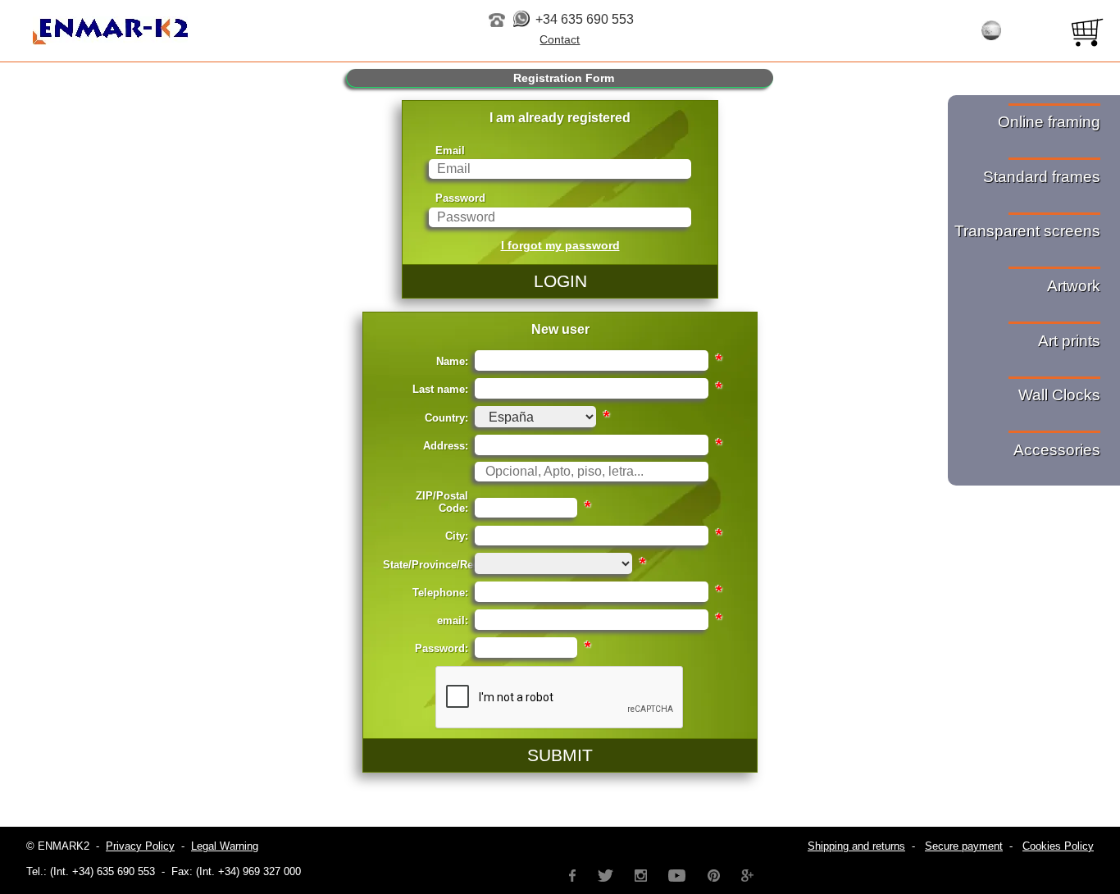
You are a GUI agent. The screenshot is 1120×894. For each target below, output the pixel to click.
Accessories (1056, 449)
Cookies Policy (1058, 846)
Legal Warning (224, 846)
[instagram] (641, 873)
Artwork (1073, 285)
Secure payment (964, 846)
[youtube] (677, 873)
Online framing (1049, 121)
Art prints (1069, 340)
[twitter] (605, 873)
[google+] (747, 873)
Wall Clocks (1059, 395)
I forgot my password (560, 245)
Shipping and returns (856, 846)
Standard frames (1041, 176)
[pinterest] (713, 873)
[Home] (196, 32)
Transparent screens (1027, 230)
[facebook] (572, 873)
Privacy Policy (140, 846)
